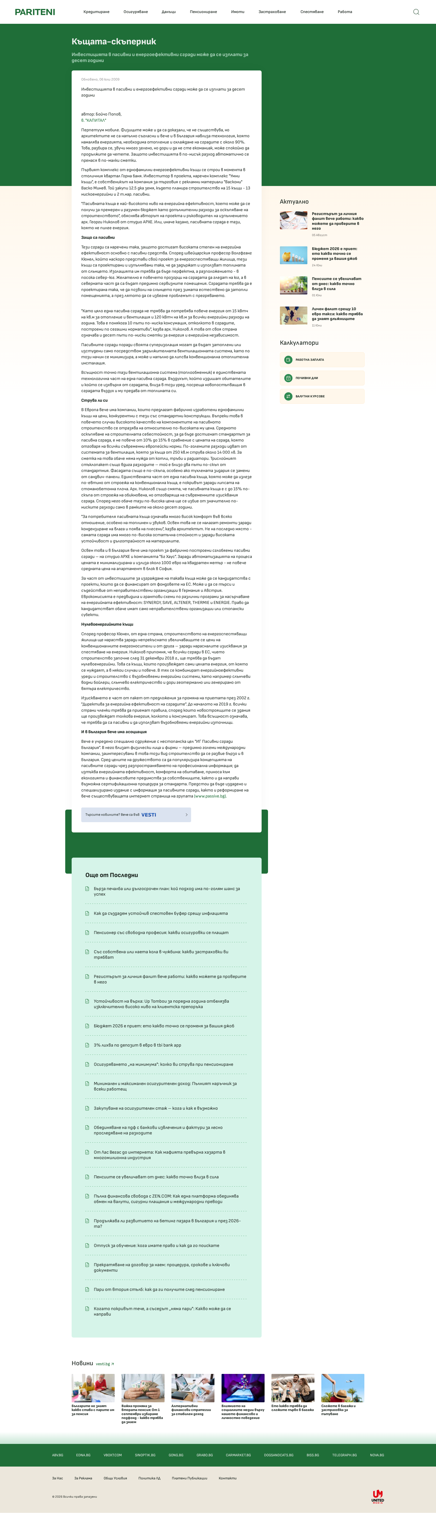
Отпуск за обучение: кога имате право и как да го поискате (156, 1245)
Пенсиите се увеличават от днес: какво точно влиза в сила (156, 1177)
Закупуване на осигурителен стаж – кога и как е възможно (156, 1108)
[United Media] (378, 1497)
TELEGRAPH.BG (344, 1455)
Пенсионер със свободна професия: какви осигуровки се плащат (161, 932)
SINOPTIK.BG (145, 1455)
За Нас (57, 1478)
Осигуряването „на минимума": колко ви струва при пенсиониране (163, 1064)
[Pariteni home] (35, 12)
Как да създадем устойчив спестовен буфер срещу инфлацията (161, 913)
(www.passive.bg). (210, 796)
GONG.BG (176, 1455)
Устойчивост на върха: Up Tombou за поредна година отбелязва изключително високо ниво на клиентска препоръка (161, 1004)
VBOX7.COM (113, 1455)
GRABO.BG (205, 1455)
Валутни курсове (310, 396)
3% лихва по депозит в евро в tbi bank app (137, 1045)
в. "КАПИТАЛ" (93, 120)
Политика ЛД (149, 1478)
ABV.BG (57, 1455)
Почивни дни (307, 378)
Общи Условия (115, 1478)
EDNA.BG (83, 1455)
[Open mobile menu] (416, 12)
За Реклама (83, 1478)
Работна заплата (310, 360)
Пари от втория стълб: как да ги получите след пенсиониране (159, 1289)
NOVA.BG (377, 1455)
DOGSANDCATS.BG (278, 1455)
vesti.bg (103, 1364)
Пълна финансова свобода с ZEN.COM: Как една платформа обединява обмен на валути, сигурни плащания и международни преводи (166, 1198)
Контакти (228, 1478)
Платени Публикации (189, 1478)
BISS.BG (313, 1455)
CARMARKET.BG (238, 1455)
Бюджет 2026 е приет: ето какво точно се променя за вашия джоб (164, 1026)
